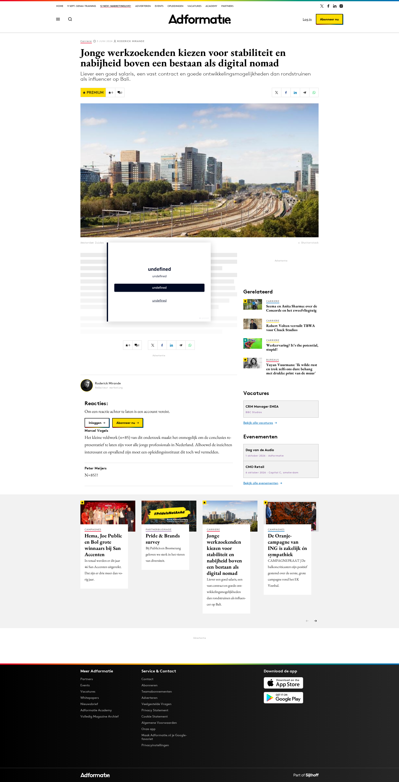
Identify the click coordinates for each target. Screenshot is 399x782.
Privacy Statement (155, 710)
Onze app (148, 729)
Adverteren (143, 5)
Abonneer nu (329, 19)
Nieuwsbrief (89, 704)
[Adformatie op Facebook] (328, 6)
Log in (307, 19)
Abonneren (150, 685)
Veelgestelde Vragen (156, 704)
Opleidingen (175, 5)
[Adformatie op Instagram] (341, 6)
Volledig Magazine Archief (99, 716)
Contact (147, 679)
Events (159, 5)
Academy (211, 5)
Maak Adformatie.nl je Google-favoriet (164, 737)
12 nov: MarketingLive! (115, 5)
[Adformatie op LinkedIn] (334, 6)
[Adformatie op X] (322, 6)
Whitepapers (89, 698)
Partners (227, 5)
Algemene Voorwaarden (159, 723)
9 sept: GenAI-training (81, 5)
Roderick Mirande (130, 41)
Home (59, 5)
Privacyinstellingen (155, 745)
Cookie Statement (155, 716)
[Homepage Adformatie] (199, 19)
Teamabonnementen (157, 691)
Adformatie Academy (96, 710)
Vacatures (194, 5)
